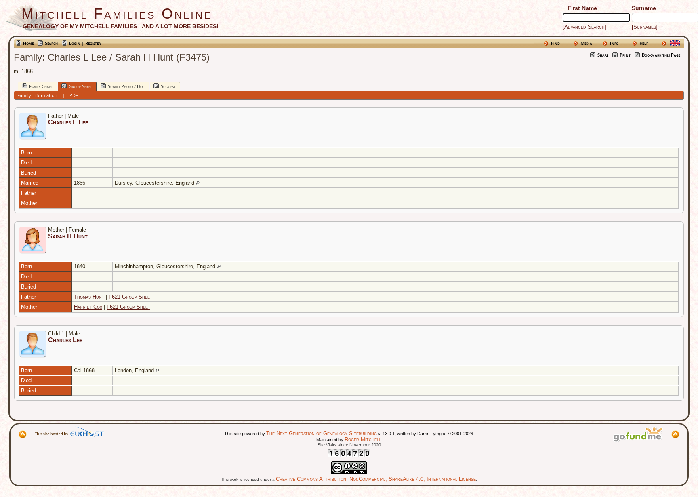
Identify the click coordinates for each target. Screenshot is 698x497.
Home (28, 43)
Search (51, 43)
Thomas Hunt (89, 297)
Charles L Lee (68, 122)
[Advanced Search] (584, 27)
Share (602, 55)
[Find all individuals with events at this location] (198, 183)
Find (555, 43)
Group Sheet (80, 86)
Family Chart (41, 86)
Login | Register (85, 43)
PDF (73, 95)
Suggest (168, 86)
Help (643, 43)
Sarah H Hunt (68, 236)
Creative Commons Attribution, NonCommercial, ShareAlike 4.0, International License (376, 479)
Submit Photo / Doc (126, 86)
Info (614, 43)
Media (586, 43)
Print (625, 55)
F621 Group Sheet (130, 297)
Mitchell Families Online (116, 13)
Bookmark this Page (661, 55)
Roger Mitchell (363, 439)
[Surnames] (645, 27)
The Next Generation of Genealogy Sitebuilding (321, 433)
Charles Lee (65, 340)
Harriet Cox (88, 307)
